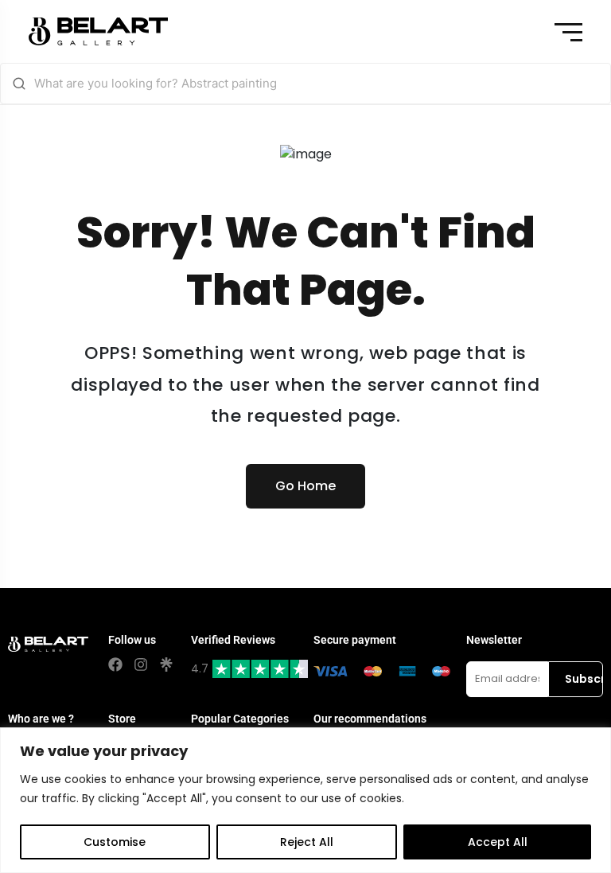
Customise (115, 842)
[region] (305, 800)
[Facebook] (115, 664)
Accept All (497, 842)
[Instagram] (141, 664)
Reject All (306, 842)
